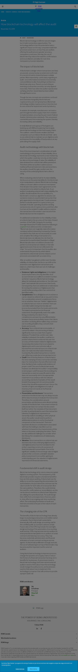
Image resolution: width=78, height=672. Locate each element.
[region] (39, 666)
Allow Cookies (33, 669)
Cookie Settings (20, 669)
